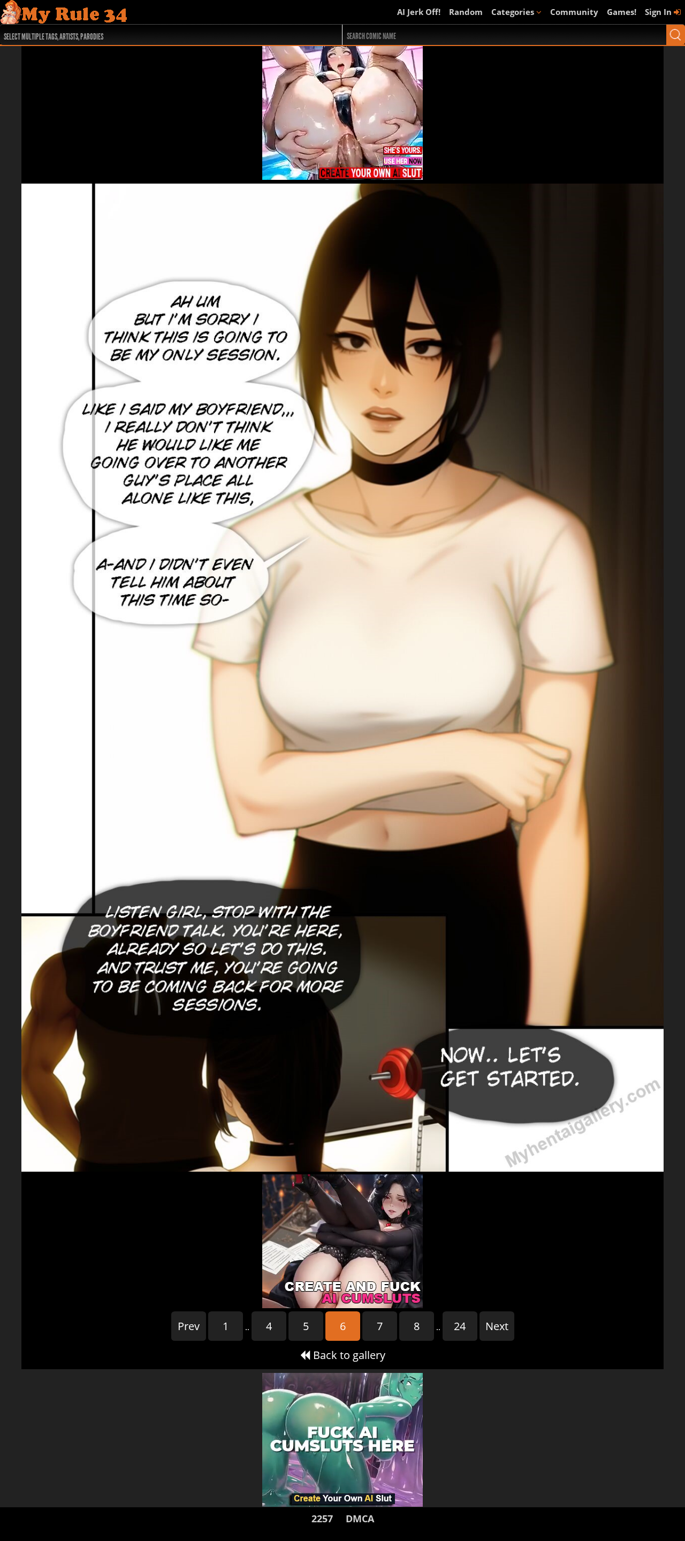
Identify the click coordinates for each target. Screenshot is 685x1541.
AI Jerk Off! (418, 11)
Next (496, 1326)
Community (574, 11)
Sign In (659, 11)
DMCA (360, 1518)
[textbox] (156, 35)
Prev (189, 1326)
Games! (621, 11)
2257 (322, 1518)
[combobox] (154, 35)
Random (466, 11)
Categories (513, 11)
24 (460, 1326)
